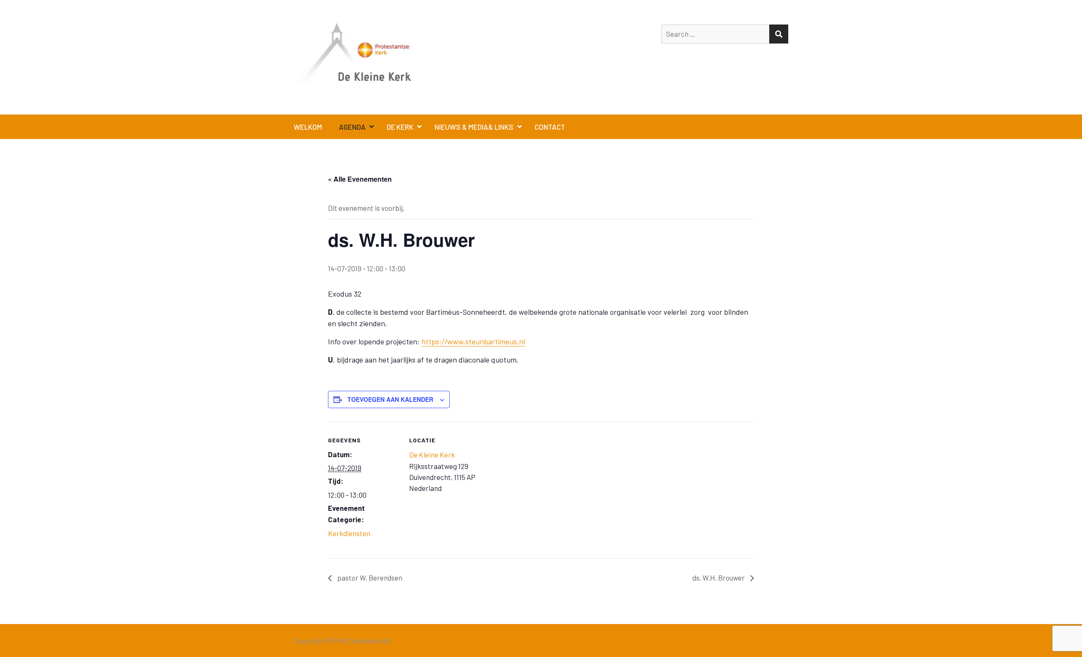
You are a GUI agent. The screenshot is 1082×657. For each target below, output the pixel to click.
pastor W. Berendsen (369, 577)
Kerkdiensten (349, 533)
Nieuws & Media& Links (474, 127)
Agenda (352, 127)
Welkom (308, 127)
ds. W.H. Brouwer (719, 577)
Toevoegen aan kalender (390, 399)
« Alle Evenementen (360, 179)
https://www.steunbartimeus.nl (473, 341)
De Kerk (400, 127)
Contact (550, 127)
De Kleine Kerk (432, 454)
